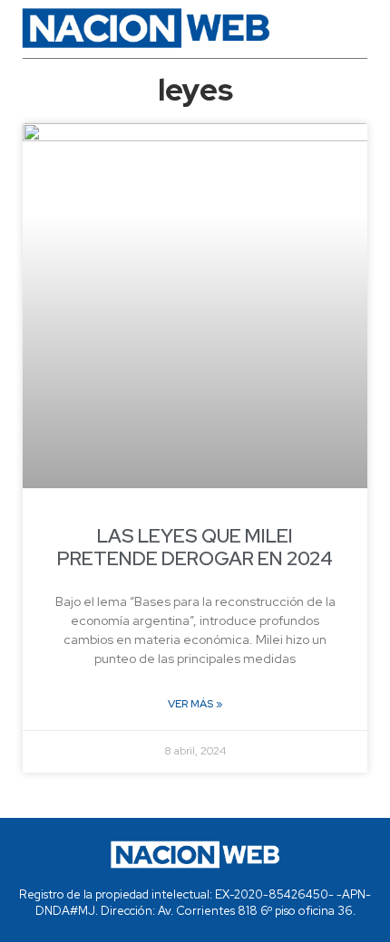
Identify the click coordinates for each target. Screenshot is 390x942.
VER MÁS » (195, 704)
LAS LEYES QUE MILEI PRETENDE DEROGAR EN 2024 (195, 547)
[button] (341, 28)
